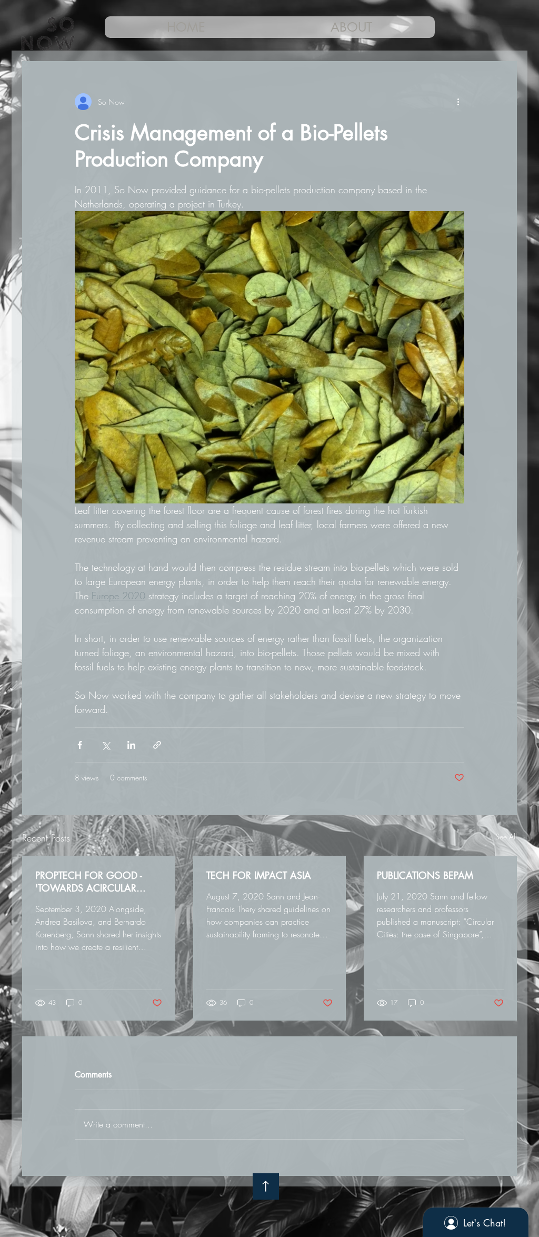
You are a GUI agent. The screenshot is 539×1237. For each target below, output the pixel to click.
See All (506, 837)
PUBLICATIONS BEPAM (425, 875)
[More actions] (458, 101)
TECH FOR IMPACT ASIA (258, 875)
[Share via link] (157, 745)
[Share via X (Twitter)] (106, 745)
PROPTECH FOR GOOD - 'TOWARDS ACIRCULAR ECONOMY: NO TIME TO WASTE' (90, 881)
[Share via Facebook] (80, 745)
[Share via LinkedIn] (131, 745)
